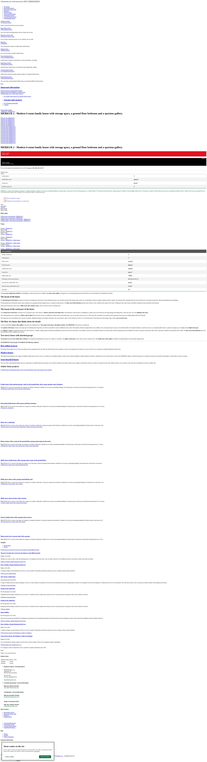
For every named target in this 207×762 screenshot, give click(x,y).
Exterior (6, 735)
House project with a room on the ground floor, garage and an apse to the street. (26, 441)
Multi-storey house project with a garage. (14, 498)
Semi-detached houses (9, 18)
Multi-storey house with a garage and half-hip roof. (17, 479)
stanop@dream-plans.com (10, 706)
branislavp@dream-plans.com (11, 697)
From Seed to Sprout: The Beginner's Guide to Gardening (16, 636)
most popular (7, 545)
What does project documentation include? (11, 90)
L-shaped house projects (10, 17)
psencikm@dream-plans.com (11, 687)
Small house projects (9, 15)
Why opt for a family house (8, 576)
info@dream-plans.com (10, 679)
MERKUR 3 (11, 111)
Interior (6, 734)
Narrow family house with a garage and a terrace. (16, 517)
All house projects (5, 21)
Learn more (36, 751)
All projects (7, 6)
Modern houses (8, 12)
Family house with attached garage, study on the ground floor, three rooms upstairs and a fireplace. (32, 384)
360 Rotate (3, 206)
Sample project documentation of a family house (13, 92)
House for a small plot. (8, 422)
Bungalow (6, 11)
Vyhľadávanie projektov (33, 1)
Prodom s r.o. (59, 756)
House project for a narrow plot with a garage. (15, 536)
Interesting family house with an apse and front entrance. (19, 403)
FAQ (2, 84)
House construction (9, 737)
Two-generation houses (10, 14)
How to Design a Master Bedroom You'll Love (13, 565)
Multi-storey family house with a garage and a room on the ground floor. (23, 460)
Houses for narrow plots (10, 9)
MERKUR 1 (4, 111)
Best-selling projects (9, 8)
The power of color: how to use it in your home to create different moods (20, 553)
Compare (3, 207)
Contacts (6, 104)
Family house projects (10, 96)
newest (5, 547)
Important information (10, 87)
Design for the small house (8, 588)
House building (5, 612)
